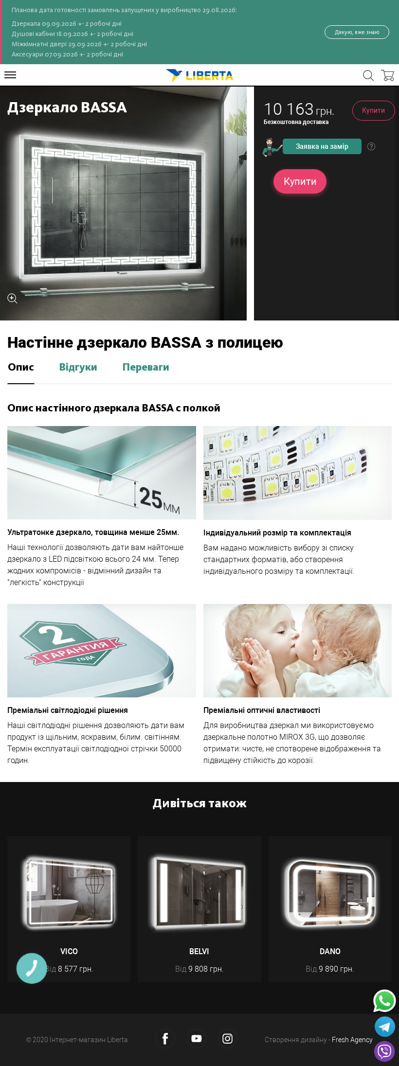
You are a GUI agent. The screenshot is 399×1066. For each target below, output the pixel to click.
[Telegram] (385, 1026)
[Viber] (384, 1051)
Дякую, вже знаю (357, 32)
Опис (21, 367)
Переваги (145, 367)
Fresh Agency (352, 1040)
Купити (373, 110)
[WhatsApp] (384, 1001)
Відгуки (78, 367)
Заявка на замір (322, 146)
